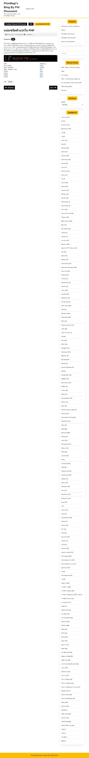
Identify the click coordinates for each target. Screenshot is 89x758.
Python (63, 402)
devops (63, 155)
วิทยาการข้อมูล (65, 683)
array (41, 73)
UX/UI (63, 151)
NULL (41, 76)
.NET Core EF (65, 332)
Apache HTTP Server (68, 248)
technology (64, 556)
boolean (42, 67)
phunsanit (19, 34)
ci (61, 136)
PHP (31, 24)
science (63, 510)
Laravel (63, 455)
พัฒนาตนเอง (65, 221)
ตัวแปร (10, 81)
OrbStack (64, 298)
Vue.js (63, 490)
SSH (62, 309)
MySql (63, 363)
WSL (62, 321)
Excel (63, 502)
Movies (63, 198)
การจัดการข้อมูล (66, 590)
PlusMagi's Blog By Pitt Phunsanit (12, 7)
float (41, 69)
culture (63, 140)
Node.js (63, 448)
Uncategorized (65, 575)
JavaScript (64, 475)
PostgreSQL (65, 375)
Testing (63, 413)
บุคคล (63, 641)
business (64, 125)
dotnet (63, 163)
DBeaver (64, 355)
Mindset (63, 194)
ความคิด (63, 614)
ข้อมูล (63, 606)
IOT (62, 252)
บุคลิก (63, 648)
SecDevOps (65, 517)
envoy (63, 167)
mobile (63, 232)
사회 (62, 733)
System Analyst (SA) (67, 409)
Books (63, 186)
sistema (63, 540)
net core (63, 240)
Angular (63, 478)
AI (62, 121)
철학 (62, 741)
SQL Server (64, 382)
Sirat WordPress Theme (39, 755)
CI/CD (63, 521)
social (63, 544)
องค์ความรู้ (64, 714)
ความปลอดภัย (65, 617)
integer (42, 65)
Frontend (64, 463)
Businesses (64, 128)
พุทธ (62, 225)
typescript (64, 567)
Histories (64, 171)
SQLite (63, 394)
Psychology (64, 205)
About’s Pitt (30, 9)
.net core (64, 117)
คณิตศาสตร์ (64, 610)
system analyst (66, 552)
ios (62, 178)
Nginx (63, 255)
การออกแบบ (65, 602)
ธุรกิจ (62, 637)
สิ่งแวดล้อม (64, 228)
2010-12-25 (10, 34)
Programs (64, 498)
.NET (62, 329)
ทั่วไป (62, 633)
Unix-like (64, 271)
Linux (63, 290)
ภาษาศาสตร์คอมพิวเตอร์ (68, 664)
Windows (64, 313)
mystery (63, 236)
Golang (63, 436)
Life (62, 182)
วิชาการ (63, 675)
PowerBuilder (65, 398)
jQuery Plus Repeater (68, 41)
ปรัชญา (63, 217)
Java (62, 440)
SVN (62, 533)
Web (62, 429)
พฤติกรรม (64, 660)
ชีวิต (62, 629)
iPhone (63, 286)
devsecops (64, 159)
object (41, 75)
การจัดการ (64, 587)
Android (63, 275)
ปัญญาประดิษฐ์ (65, 656)
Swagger (64, 348)
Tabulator (64, 486)
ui (61, 571)
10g (62, 371)
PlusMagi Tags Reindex (68, 37)
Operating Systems (67, 267)
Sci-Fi (63, 209)
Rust (62, 406)
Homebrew (64, 282)
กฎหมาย (63, 583)
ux (62, 579)
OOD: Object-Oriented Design (70, 67)
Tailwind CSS (65, 471)
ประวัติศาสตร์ (65, 652)
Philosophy (64, 201)
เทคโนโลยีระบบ (66, 725)
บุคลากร (63, 644)
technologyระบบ (66, 560)
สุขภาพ (63, 706)
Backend (64, 432)
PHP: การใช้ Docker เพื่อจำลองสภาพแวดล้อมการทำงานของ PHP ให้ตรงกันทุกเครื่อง (71, 82)
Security (63, 537)
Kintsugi (63, 90)
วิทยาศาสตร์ (65, 694)
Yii (62, 459)
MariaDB (64, 359)
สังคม (63, 702)
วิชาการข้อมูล (65, 679)
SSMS (63, 386)
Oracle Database (66, 367)
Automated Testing (67, 417)
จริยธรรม (64, 621)
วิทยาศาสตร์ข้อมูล (66, 698)
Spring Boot (65, 444)
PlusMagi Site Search (68, 34)
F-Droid (63, 278)
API (62, 340)
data (62, 144)
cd (62, 132)
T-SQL (63, 390)
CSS (62, 467)
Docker (63, 525)
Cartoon (63, 190)
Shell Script (64, 305)
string (41, 71)
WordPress (64, 494)
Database (64, 352)
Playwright (64, 421)
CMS (62, 71)
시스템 (63, 737)
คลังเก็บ (63, 102)
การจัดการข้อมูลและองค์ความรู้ (70, 594)
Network (63, 244)
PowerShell (64, 317)
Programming (65, 325)
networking (64, 263)
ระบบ (63, 667)
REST (63, 344)
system (63, 548)
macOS (63, 294)
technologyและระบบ (67, 564)
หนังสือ (63, 710)
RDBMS (63, 379)
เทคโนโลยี (64, 721)
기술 (62, 729)
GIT (62, 529)
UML (62, 425)
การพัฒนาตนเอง (66, 598)
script (63, 513)
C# (62, 336)
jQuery (63, 482)
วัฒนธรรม (64, 671)
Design (63, 148)
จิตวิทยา (63, 625)
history (63, 175)
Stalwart (63, 259)
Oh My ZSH (64, 302)
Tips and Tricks (66, 213)
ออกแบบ (63, 717)
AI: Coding (64, 75)
